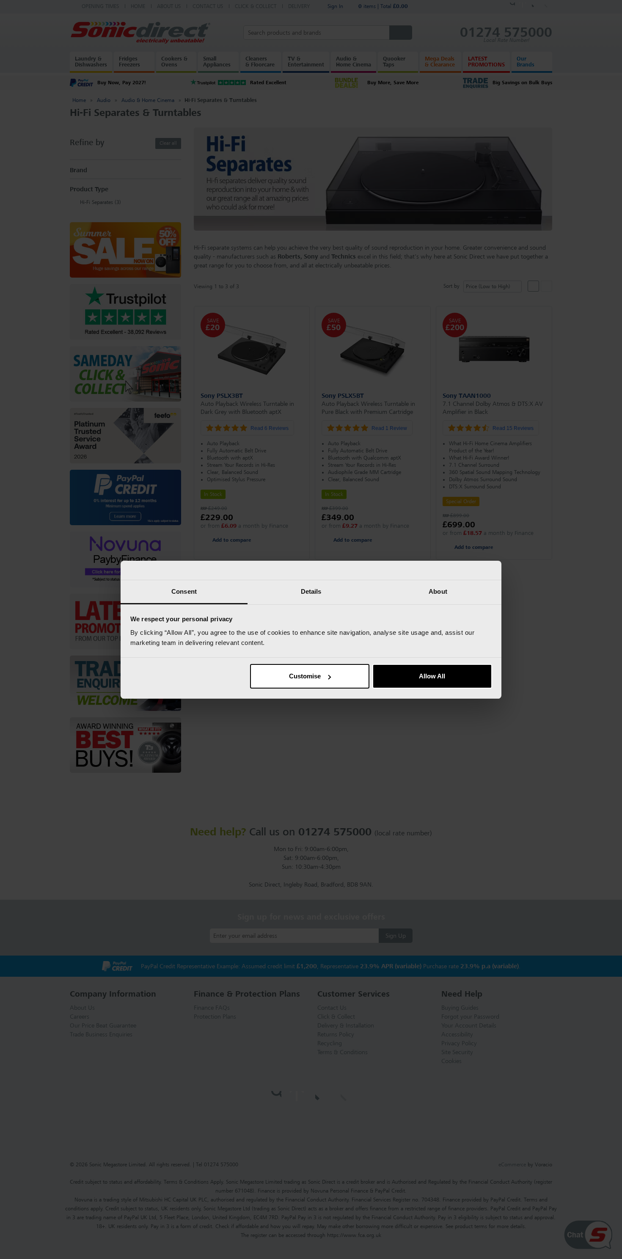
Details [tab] (311, 591)
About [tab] (438, 591)
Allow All (432, 676)
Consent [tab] (184, 591)
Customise (305, 676)
